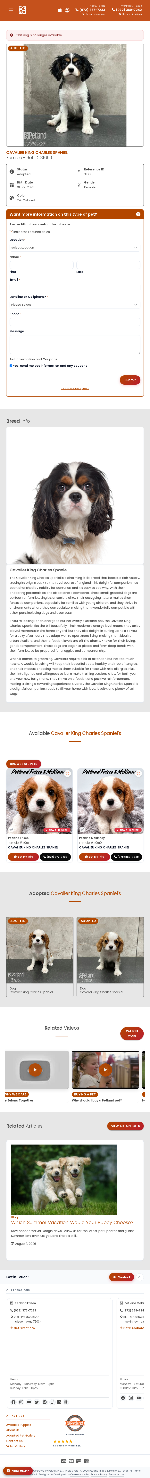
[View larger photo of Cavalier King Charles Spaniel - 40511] (67, 773)
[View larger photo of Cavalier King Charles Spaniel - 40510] (138, 773)
